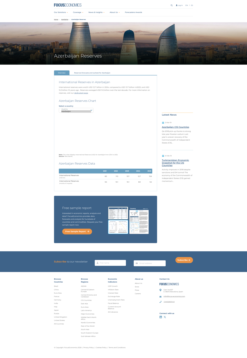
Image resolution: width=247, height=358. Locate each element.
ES (192, 5)
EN (186, 5)
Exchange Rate (114, 296)
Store (137, 287)
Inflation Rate (113, 290)
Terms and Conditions (117, 347)
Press (137, 290)
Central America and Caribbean (89, 296)
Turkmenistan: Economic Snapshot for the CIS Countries (175, 163)
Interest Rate (113, 293)
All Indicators (113, 312)
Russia (56, 313)
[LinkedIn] (161, 317)
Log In (180, 5)
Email (136, 258)
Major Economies (87, 314)
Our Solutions (60, 12)
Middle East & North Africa (88, 318)
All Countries (59, 324)
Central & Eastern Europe (87, 291)
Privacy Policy (88, 347)
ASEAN (83, 286)
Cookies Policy (101, 347)
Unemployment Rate (116, 300)
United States (59, 320)
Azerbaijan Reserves (78, 19)
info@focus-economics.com (174, 296)
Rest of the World (87, 326)
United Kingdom (60, 317)
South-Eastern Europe (89, 333)
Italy (55, 307)
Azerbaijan (64, 19)
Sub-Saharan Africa (88, 336)
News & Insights (95, 12)
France (56, 296)
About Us (114, 12)
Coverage (77, 12)
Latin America (86, 310)
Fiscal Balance (113, 303)
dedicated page (81, 93)
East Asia (84, 304)
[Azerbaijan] (76, 111)
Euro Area (58, 293)
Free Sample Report (75, 231)
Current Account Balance (114, 308)
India (56, 303)
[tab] (61, 72)
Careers (138, 294)
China (56, 290)
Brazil (56, 286)
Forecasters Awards (133, 12)
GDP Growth (113, 286)
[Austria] (76, 109)
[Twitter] (165, 317)
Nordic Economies (88, 323)
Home (56, 19)
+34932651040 (169, 302)
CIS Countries (86, 300)
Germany (57, 300)
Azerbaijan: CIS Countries (175, 127)
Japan (56, 310)
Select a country (66, 106)
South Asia (85, 329)
